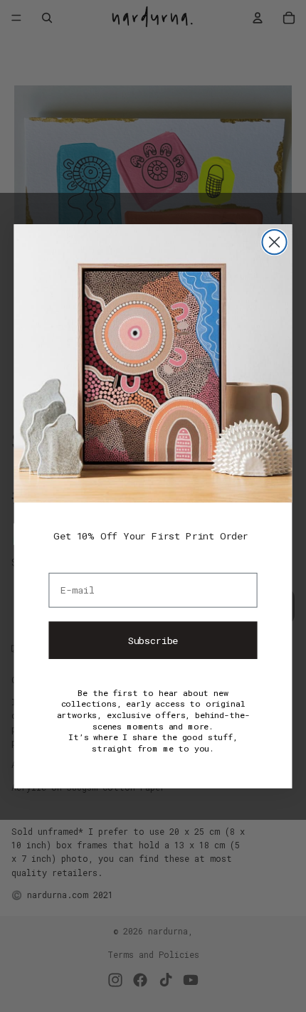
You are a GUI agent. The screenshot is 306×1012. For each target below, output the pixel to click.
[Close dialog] (274, 242)
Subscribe (153, 639)
